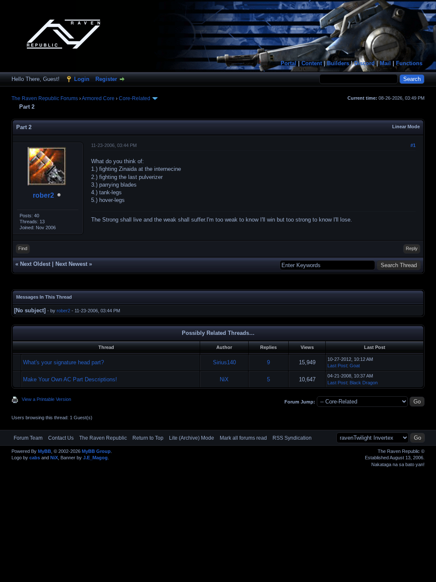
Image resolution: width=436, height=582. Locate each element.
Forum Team (28, 438)
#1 (413, 145)
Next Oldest (35, 264)
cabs (34, 457)
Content (311, 63)
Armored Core (98, 98)
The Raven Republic (103, 438)
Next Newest (71, 264)
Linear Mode (406, 126)
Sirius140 (224, 362)
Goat (355, 365)
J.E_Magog (95, 457)
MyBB (44, 451)
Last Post (337, 365)
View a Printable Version (46, 399)
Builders (338, 63)
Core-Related (134, 98)
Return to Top (148, 438)
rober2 (43, 195)
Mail (385, 63)
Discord (364, 63)
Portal (288, 63)
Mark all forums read (243, 438)
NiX (224, 379)
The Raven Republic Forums (44, 98)
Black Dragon (364, 382)
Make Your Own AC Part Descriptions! (70, 379)
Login (81, 79)
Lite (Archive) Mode (191, 438)
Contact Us (61, 438)
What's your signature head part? (63, 362)
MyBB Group (96, 451)
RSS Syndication (292, 438)
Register (106, 79)
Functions (409, 63)
